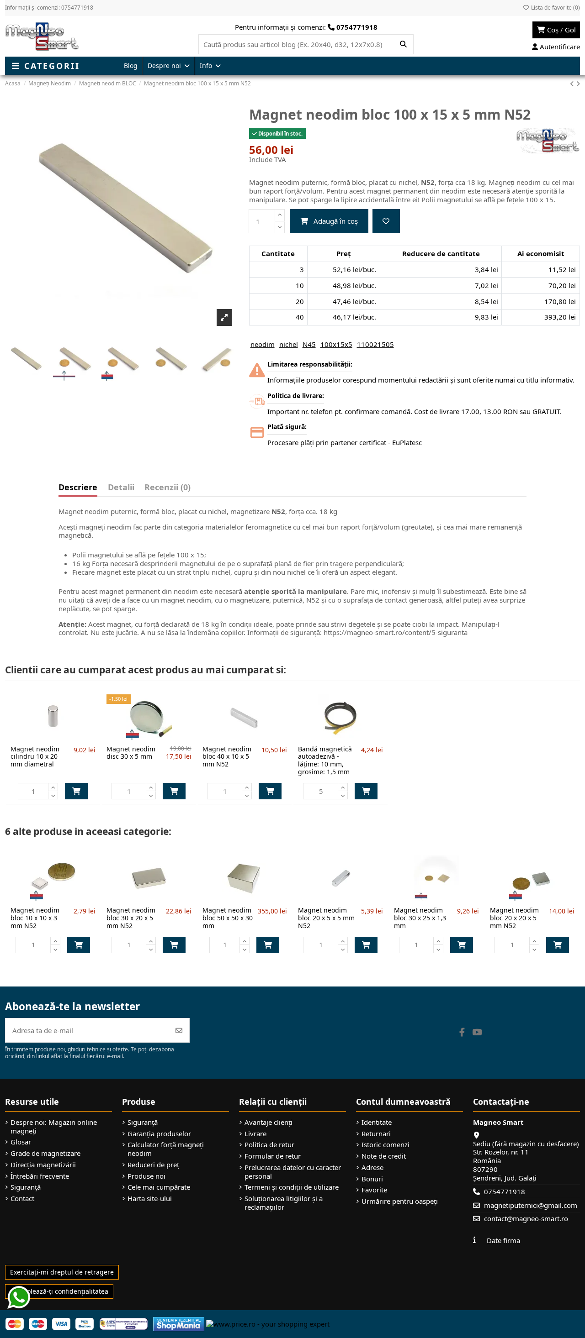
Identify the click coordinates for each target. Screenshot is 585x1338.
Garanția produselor (159, 1133)
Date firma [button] (503, 1240)
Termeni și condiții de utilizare (292, 1187)
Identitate (377, 1122)
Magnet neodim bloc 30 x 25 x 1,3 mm (420, 918)
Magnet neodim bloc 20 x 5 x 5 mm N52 (326, 918)
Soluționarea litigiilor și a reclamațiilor (284, 1203)
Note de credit (384, 1156)
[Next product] (578, 83)
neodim (262, 344)
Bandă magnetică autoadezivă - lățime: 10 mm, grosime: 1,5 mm (325, 760)
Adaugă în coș (336, 221)
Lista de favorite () (555, 7)
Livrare (255, 1133)
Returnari (376, 1133)
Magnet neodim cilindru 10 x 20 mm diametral (35, 757)
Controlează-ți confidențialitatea (59, 1291)
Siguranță (26, 1187)
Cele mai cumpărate (159, 1187)
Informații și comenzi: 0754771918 (49, 7)
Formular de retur (273, 1156)
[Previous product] (573, 83)
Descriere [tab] (77, 488)
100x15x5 (336, 344)
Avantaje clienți (268, 1122)
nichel (288, 344)
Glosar (21, 1142)
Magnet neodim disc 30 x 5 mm (130, 753)
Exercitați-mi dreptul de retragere (62, 1272)
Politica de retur (269, 1144)
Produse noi (146, 1176)
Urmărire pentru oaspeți (400, 1201)
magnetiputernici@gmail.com (530, 1205)
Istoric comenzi (386, 1144)
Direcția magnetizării (43, 1164)
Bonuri (372, 1179)
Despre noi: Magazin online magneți (54, 1126)
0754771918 (504, 1191)
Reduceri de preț (153, 1164)
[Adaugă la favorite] (386, 221)
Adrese (372, 1167)
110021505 (375, 344)
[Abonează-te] (179, 1030)
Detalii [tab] (121, 488)
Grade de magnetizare (45, 1153)
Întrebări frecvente (40, 1176)
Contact (22, 1198)
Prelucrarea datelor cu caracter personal (293, 1172)
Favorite (374, 1190)
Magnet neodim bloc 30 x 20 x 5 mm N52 (130, 918)
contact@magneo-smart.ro (526, 1218)
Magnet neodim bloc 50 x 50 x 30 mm (227, 918)
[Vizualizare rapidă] (68, 736)
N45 (309, 344)
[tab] (167, 489)
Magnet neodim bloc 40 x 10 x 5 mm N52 (226, 757)
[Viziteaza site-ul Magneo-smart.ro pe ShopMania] (178, 1323)
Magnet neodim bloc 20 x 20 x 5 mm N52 (514, 918)
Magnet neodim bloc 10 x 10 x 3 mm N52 (35, 918)
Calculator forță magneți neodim (166, 1149)
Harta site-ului (150, 1198)
